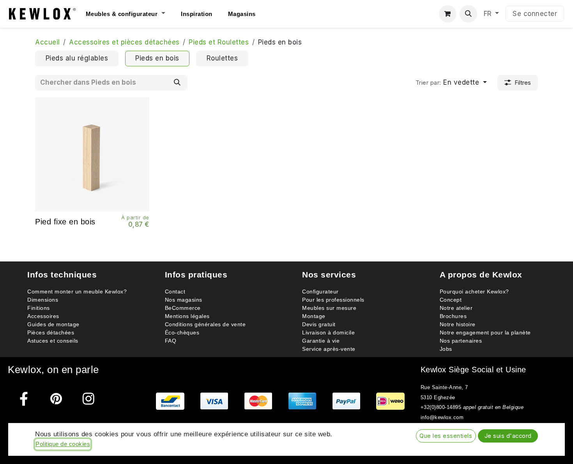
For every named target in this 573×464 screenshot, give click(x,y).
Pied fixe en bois (65, 221)
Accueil (47, 42)
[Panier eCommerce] (447, 14)
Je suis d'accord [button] (508, 435)
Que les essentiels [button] (445, 435)
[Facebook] (24, 398)
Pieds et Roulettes (219, 42)
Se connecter (535, 14)
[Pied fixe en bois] (92, 154)
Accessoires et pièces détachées (124, 42)
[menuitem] (133, 14)
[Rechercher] (177, 83)
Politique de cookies (62, 444)
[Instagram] (88, 398)
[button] (468, 14)
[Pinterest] (56, 398)
